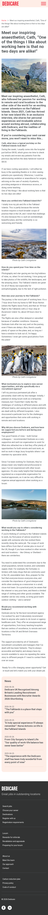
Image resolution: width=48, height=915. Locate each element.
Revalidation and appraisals (14, 841)
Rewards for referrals (11, 837)
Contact (6, 868)
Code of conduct (9, 887)
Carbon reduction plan (11, 879)
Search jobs (7, 806)
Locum (5, 833)
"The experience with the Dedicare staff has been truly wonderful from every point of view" (23, 759)
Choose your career (10, 810)
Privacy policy (8, 883)
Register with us (9, 818)
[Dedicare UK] (10, 4)
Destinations (8, 814)
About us (6, 856)
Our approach (8, 864)
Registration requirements (13, 822)
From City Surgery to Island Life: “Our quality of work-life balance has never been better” (24, 742)
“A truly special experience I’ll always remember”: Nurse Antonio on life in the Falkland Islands (24, 725)
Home (4, 20)
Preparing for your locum (13, 845)
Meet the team (9, 860)
